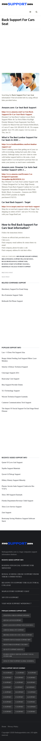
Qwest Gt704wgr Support (11, 474)
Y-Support (19, 711)
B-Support (32, 673)
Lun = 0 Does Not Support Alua (13, 352)
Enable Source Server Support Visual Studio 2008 (18, 655)
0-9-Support (7, 673)
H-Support (31, 682)
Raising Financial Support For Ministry (18, 566)
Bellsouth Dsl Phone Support (12, 301)
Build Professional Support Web (14, 261)
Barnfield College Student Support (16, 266)
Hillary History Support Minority (13, 480)
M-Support (19, 692)
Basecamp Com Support (10, 379)
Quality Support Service (13, 649)
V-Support (19, 707)
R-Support (7, 702)
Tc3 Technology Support (11, 391)
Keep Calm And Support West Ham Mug (18, 625)
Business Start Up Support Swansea (15, 264)
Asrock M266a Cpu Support (13, 630)
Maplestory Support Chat (15, 591)
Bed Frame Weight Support (27, 256)
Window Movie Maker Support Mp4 (16, 640)
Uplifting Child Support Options (16, 615)
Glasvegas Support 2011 (10, 373)
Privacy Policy (13, 726)
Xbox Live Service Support (12, 507)
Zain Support (6, 512)
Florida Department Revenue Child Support (17, 501)
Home (4, 726)
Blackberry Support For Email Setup (15, 289)
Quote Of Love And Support (12, 462)
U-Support (7, 707)
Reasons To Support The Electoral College (20, 584)
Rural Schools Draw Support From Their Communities (20, 575)
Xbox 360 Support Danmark (12, 495)
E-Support (31, 677)
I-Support (7, 687)
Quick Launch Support (12, 620)
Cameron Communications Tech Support (16, 402)
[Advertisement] (20, 49)
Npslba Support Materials (11, 468)
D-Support (19, 677)
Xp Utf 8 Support (10, 597)
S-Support (19, 702)
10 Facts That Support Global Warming (18, 661)
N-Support (32, 692)
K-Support (31, 687)
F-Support (7, 682)
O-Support (7, 697)
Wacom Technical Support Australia (15, 397)
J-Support (19, 687)
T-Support (31, 702)
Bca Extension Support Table (12, 295)
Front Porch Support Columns (15, 644)
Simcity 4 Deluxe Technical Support (15, 367)
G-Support (19, 682)
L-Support (7, 692)
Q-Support (31, 697)
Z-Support (31, 711)
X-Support (7, 711)
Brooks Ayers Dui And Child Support (17, 635)
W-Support (31, 707)
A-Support (20, 673)
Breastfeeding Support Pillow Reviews (17, 259)
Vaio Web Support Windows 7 (16, 603)
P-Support (19, 697)
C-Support (7, 677)
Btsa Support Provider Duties (12, 385)
